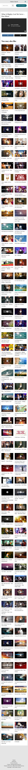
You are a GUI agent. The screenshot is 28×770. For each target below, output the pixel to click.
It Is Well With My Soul (19, 280)
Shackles (3, 88)
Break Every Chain (5, 729)
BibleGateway (21, 765)
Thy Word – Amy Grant (6, 571)
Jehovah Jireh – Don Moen (20, 694)
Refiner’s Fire (17, 659)
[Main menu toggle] (25, 1)
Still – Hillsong (18, 255)
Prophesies (14, 761)
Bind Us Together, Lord (6, 401)
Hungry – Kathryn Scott (6, 328)
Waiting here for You (19, 122)
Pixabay (16, 762)
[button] (21, 5)
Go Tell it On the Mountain (20, 182)
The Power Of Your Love (20, 647)
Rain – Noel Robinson (6, 391)
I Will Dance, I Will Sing (20, 437)
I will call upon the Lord (20, 110)
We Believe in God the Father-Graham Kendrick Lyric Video (20, 219)
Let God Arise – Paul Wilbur (21, 485)
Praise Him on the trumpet (20, 243)
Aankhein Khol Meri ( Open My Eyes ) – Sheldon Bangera (7, 269)
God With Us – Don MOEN (20, 88)
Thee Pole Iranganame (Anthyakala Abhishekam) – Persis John (7, 354)
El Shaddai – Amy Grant (6, 158)
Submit (14, 760)
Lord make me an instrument (7, 231)
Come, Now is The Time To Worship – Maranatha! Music (20, 498)
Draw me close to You (19, 377)
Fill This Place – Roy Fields (20, 391)
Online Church (14, 1)
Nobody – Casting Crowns (7, 523)
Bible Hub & (15, 765)
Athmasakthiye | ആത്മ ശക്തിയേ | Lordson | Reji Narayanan (20, 354)
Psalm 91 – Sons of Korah (6, 461)
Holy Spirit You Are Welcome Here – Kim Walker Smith (19, 585)
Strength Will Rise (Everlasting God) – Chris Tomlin (6, 379)
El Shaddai (17, 741)
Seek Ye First (4, 217)
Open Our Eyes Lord (19, 425)
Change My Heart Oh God (20, 636)
